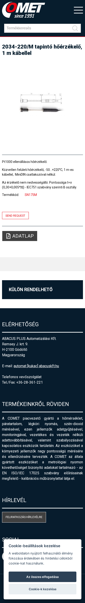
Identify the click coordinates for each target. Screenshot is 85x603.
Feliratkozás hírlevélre (24, 517)
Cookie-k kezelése (42, 589)
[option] (42, 103)
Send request (15, 215)
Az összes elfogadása (42, 577)
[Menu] (78, 10)
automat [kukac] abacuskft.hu (36, 366)
